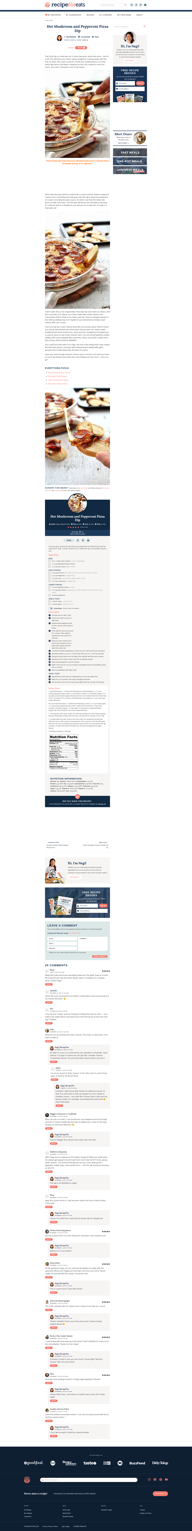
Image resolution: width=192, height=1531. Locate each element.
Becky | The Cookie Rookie (61, 1336)
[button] (79, 532)
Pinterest (48, 490)
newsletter (84, 488)
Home (46, 20)
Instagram (57, 490)
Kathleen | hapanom (58, 1152)
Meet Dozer (122, 143)
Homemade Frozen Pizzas (59, 373)
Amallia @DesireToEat (59, 1409)
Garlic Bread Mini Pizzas (58, 380)
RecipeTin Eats (65, 5)
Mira (52, 1374)
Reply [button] (49, 984)
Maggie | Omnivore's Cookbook (63, 1114)
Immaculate (55, 1263)
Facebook (105, 488)
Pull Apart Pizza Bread (57, 376)
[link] (160, 1493)
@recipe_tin (102, 804)
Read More (74, 877)
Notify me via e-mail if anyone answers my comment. (67, 952)
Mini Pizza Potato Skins (57, 384)
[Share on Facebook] (78, 540)
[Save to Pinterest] (83, 540)
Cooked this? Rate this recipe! (57, 933)
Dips (51, 20)
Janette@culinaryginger (60, 1301)
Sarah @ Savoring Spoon (60, 1230)
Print (69, 540)
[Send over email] (88, 540)
